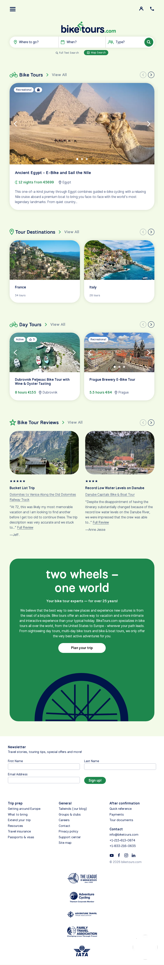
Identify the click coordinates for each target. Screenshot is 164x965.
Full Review (25, 527)
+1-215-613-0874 (122, 840)
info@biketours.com (124, 834)
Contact (64, 826)
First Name (15, 761)
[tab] (77, 159)
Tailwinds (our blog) (73, 809)
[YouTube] (112, 855)
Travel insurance (19, 831)
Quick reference (121, 809)
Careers (64, 820)
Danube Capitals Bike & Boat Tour (110, 494)
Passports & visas (21, 837)
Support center (70, 837)
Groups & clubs (70, 814)
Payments (117, 814)
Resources (15, 826)
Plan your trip (82, 648)
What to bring (18, 814)
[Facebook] (119, 855)
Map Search (98, 52)
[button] (12, 9)
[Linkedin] (133, 855)
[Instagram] (126, 855)
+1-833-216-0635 (123, 846)
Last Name (91, 761)
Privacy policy (68, 831)
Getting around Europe (24, 809)
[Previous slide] (143, 75)
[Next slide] (151, 75)
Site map (65, 843)
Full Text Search (69, 53)
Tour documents (121, 820)
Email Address (18, 774)
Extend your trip (19, 820)
